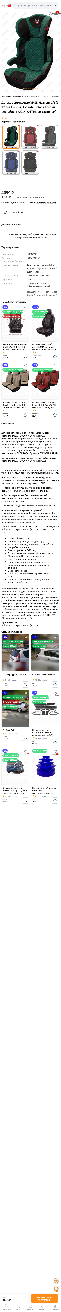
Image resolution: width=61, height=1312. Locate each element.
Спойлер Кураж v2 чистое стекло (14, 675)
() (38, 286)
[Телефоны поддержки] (56, 1289)
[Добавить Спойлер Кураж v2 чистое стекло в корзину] (25, 684)
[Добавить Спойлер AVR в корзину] (25, 738)
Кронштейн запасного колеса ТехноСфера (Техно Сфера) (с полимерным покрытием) (15, 792)
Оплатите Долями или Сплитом (28, 202)
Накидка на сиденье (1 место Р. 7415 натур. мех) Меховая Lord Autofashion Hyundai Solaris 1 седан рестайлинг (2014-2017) (44, 349)
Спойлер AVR (8, 730)
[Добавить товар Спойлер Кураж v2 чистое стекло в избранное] (26, 638)
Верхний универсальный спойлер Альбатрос (43, 675)
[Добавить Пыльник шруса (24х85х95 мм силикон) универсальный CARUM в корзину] (55, 800)
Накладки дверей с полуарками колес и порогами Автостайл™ (42, 733)
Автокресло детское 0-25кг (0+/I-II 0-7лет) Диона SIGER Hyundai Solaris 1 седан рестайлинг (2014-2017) (15, 348)
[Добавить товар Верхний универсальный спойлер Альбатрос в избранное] (55, 638)
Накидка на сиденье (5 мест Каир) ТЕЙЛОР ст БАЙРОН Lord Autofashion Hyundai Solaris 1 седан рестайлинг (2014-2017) (15, 407)
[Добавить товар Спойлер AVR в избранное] (26, 694)
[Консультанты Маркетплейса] (56, 1281)
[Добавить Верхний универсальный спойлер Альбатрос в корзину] (55, 684)
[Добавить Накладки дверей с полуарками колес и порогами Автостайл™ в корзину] (55, 742)
